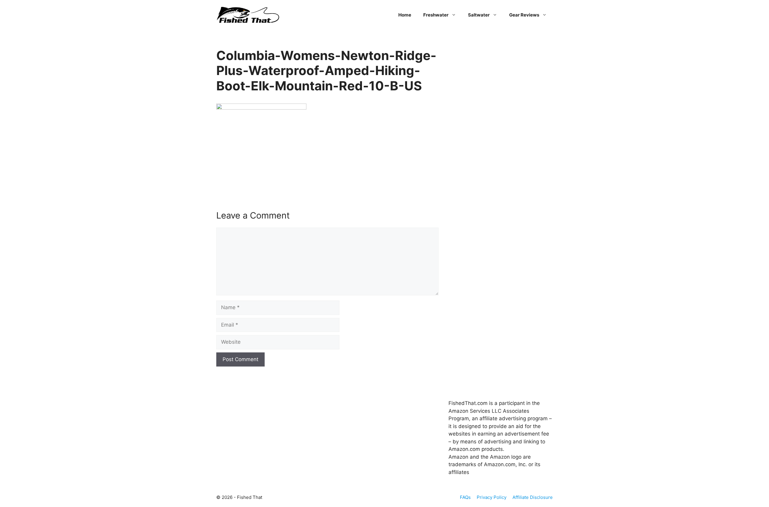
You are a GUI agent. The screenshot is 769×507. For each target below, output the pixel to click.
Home (404, 15)
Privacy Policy (491, 497)
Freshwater (435, 15)
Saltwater (479, 15)
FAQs (465, 497)
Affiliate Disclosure (532, 497)
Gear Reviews (524, 15)
